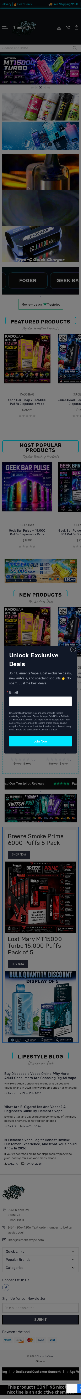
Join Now (41, 741)
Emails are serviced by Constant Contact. (37, 729)
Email (13, 692)
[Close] (73, 649)
